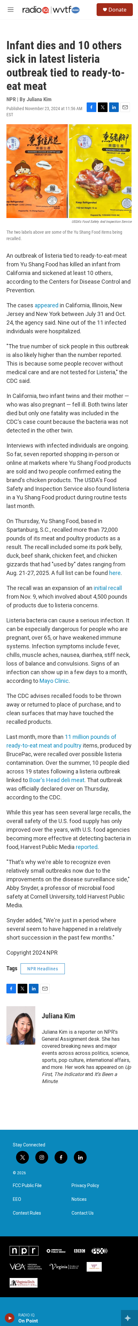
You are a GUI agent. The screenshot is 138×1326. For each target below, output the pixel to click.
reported (87, 847)
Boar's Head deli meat (56, 780)
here (115, 573)
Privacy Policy (85, 1185)
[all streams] (129, 1318)
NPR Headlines (42, 968)
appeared (46, 305)
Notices (79, 1199)
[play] (10, 1318)
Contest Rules (27, 1213)
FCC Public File (27, 1185)
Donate (117, 9)
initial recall (108, 588)
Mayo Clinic (54, 680)
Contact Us (83, 1213)
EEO (17, 1199)
